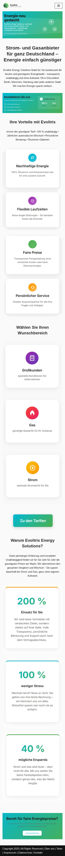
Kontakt (38, 852)
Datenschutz (25, 852)
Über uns (49, 848)
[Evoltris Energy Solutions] (12, 5)
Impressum (10, 852)
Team (59, 848)
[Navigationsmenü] (58, 5)
